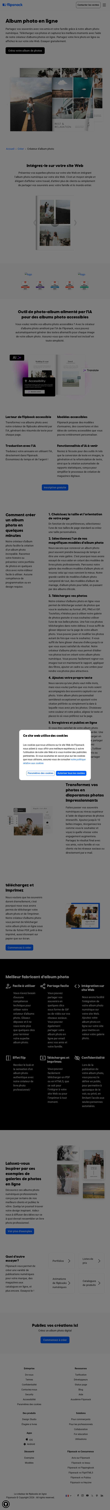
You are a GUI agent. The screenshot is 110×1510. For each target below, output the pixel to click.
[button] (6, 1504)
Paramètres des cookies (40, 773)
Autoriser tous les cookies (71, 773)
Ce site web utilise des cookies (45, 736)
